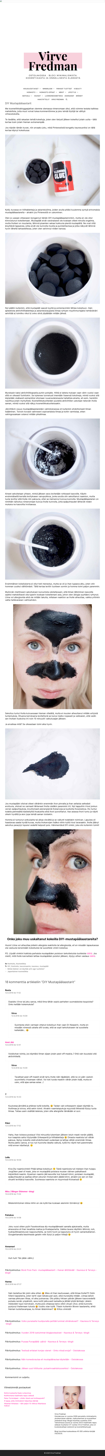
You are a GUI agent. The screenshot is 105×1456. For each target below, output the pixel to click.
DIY (8, 966)
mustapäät (44, 966)
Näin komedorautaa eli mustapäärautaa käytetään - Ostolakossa (52, 1359)
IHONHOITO (31, 92)
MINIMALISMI (47, 89)
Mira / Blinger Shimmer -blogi (19, 1191)
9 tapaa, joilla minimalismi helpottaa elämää (21, 1401)
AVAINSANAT (69, 96)
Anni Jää (9, 1042)
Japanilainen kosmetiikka (17, 971)
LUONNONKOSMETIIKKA (54, 96)
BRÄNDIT (79, 96)
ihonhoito (15, 966)
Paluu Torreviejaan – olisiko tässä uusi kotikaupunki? (24, 1398)
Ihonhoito (11, 964)
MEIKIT (61, 92)
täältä (89, 953)
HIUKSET (37, 96)
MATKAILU (26, 96)
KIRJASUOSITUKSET (31, 89)
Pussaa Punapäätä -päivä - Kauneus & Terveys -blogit (47, 1341)
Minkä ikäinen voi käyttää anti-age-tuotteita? (26, 969)
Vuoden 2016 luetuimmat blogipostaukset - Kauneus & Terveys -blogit (55, 1332)
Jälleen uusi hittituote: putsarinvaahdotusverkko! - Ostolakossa (51, 1368)
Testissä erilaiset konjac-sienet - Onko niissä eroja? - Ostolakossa (53, 1350)
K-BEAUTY (78, 89)
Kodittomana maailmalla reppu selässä (19, 1396)
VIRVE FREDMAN (57, 99)
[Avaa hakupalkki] (66, 99)
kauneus (35, 966)
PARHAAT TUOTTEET (64, 89)
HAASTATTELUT (44, 99)
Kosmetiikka (21, 964)
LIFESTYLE (72, 92)
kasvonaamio (25, 966)
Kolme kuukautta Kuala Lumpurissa (17, 1393)
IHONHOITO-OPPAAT (47, 92)
